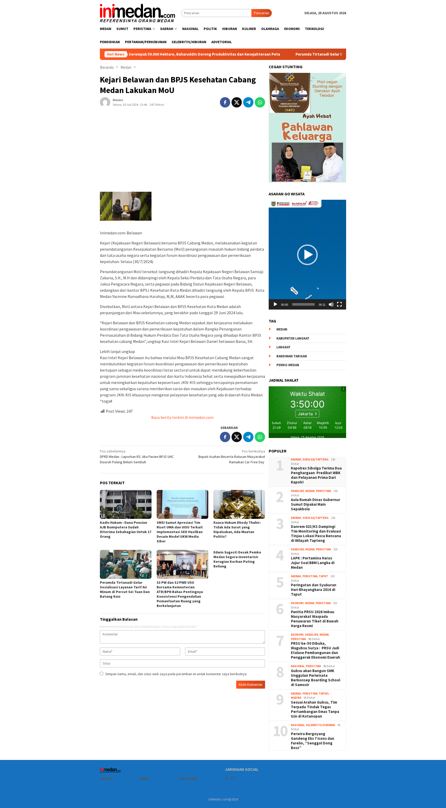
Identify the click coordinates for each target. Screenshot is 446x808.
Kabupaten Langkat (292, 338)
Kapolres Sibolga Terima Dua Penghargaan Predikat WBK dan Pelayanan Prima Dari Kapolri (316, 475)
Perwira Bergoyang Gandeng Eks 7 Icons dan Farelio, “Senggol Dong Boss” (312, 741)
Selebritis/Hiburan (320, 725)
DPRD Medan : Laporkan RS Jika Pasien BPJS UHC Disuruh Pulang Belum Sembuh (137, 456)
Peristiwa (323, 491)
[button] (307, 254)
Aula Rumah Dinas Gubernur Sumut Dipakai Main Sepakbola (315, 504)
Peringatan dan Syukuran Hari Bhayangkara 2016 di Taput (313, 590)
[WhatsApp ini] (260, 102)
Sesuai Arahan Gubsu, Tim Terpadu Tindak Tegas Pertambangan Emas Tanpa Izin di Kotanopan (315, 709)
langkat (283, 347)
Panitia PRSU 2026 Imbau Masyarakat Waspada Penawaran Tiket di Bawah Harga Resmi (314, 619)
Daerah (296, 459)
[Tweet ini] (237, 102)
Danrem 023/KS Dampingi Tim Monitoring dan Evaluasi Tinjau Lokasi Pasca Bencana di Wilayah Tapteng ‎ (316, 533)
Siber (143, 778)
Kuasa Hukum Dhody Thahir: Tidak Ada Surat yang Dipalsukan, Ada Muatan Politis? (237, 529)
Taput (323, 576)
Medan (310, 491)
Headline (297, 491)
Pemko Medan (287, 365)
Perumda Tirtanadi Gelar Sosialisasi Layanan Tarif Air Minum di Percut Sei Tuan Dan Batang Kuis (125, 589)
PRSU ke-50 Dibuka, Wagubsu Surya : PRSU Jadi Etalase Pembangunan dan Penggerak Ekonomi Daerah (315, 650)
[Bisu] (331, 304)
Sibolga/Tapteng (315, 459)
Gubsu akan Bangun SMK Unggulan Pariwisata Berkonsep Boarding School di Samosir (315, 677)
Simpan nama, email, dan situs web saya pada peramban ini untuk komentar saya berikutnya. (176, 674)
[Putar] (275, 304)
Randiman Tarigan (291, 356)
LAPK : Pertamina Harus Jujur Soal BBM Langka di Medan (312, 563)
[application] (307, 254)
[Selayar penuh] (339, 304)
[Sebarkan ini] (225, 102)
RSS (233, 778)
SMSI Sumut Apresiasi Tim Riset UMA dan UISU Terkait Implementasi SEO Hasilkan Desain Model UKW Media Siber (180, 531)
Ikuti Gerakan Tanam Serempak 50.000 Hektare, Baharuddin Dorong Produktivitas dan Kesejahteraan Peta (151, 54)
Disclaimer (188, 778)
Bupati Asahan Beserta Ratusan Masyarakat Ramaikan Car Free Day (231, 456)
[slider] (303, 304)
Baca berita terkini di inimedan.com (182, 417)
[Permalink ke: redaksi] (105, 101)
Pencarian (261, 13)
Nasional (298, 666)
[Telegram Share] (248, 102)
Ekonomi (297, 603)
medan (281, 329)
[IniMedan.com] (137, 12)
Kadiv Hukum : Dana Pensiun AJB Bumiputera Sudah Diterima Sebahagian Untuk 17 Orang (125, 529)
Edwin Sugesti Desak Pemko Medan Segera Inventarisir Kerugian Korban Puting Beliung (237, 559)
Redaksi (106, 778)
